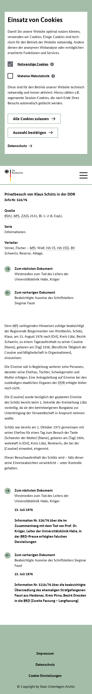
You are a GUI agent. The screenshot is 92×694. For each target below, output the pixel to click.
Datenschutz (17, 146)
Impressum (45, 653)
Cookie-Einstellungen (45, 676)
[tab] (35, 64)
